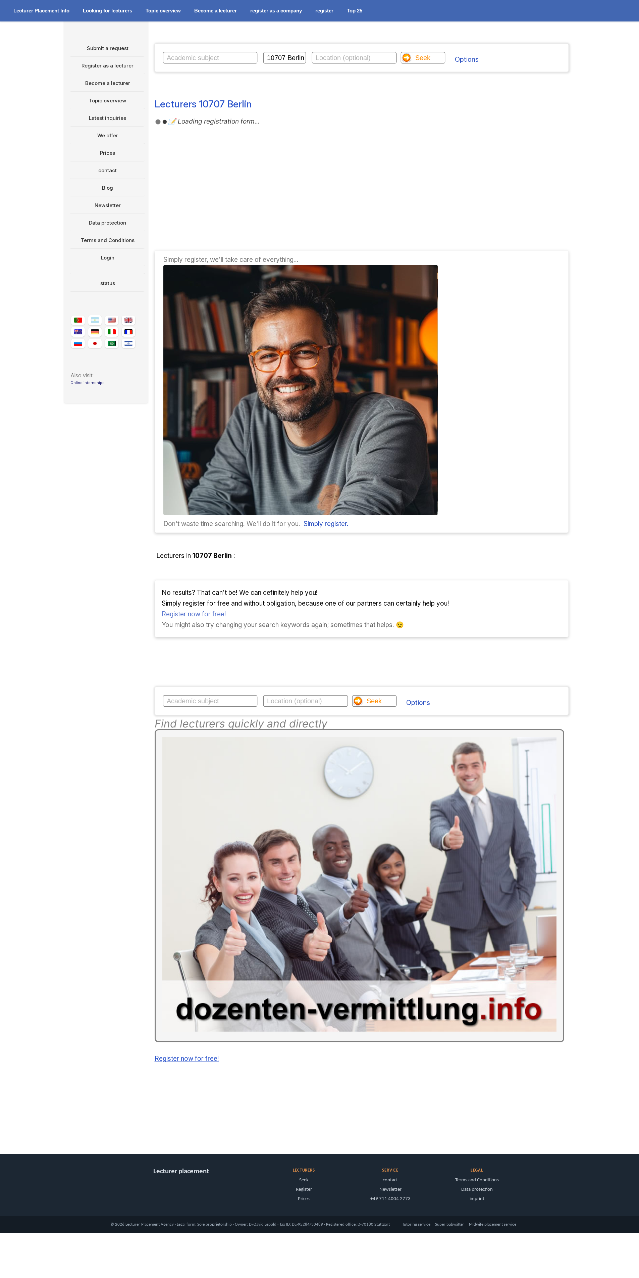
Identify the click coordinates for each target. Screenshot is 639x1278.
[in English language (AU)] (78, 332)
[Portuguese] (78, 320)
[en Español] (95, 320)
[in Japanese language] (95, 343)
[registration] (300, 513)
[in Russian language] (78, 343)
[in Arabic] (111, 343)
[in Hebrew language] (128, 343)
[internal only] (65, 1129)
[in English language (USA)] (111, 320)
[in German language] (95, 332)
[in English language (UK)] (128, 320)
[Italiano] (111, 332)
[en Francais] (128, 332)
